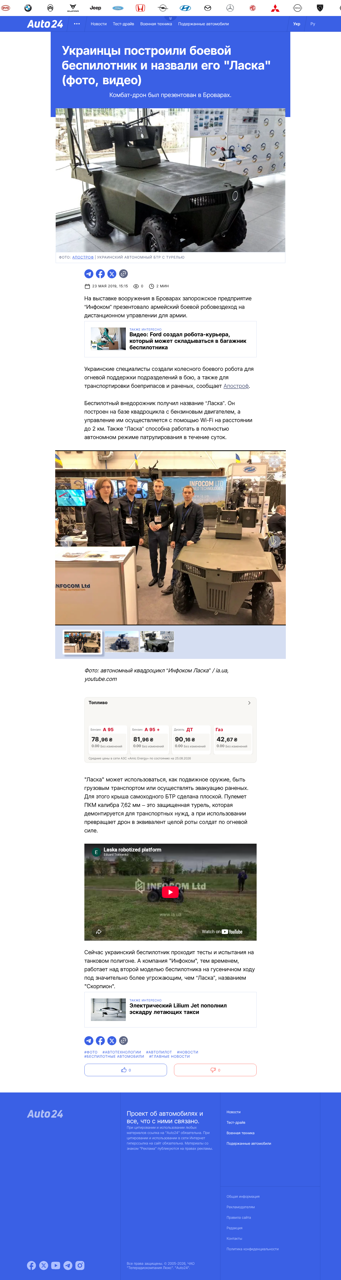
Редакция (234, 1228)
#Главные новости (169, 1056)
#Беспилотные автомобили (114, 1056)
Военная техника (156, 23)
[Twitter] (43, 1265)
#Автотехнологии (122, 1052)
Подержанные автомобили (203, 23)
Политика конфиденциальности (253, 1249)
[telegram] (88, 273)
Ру (313, 23)
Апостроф (83, 257)
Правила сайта (239, 1217)
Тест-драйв (123, 23)
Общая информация (243, 1196)
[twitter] (111, 273)
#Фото (91, 1052)
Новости (99, 23)
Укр (296, 23)
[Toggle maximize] (274, 461)
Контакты (234, 1238)
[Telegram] (67, 1265)
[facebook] (100, 273)
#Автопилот (159, 1052)
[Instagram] (79, 1265)
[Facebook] (31, 1265)
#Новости (187, 1052)
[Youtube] (55, 1265)
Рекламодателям (241, 1207)
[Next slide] (274, 541)
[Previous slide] (66, 541)
